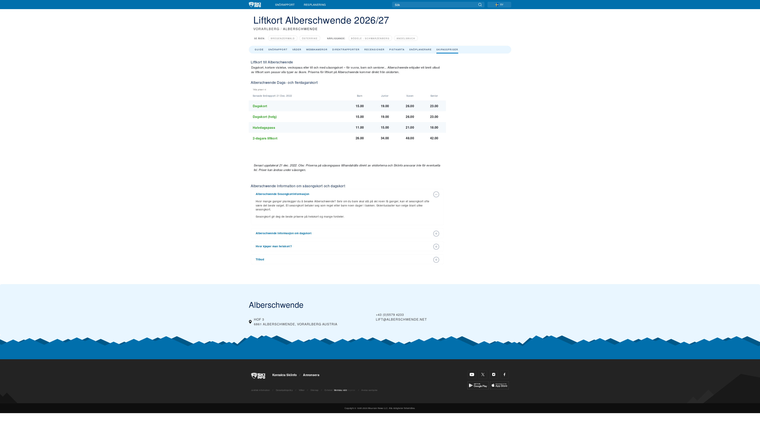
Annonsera (311, 375)
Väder (296, 49)
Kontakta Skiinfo (284, 375)
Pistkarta (397, 49)
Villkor (302, 390)
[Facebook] (504, 374)
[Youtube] (472, 374)
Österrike (310, 38)
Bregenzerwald (283, 38)
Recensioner (374, 49)
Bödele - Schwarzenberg (370, 38)
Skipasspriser (447, 49)
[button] (343, 194)
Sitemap (314, 390)
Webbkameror (317, 49)
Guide (259, 49)
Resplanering (315, 5)
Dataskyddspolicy (284, 390)
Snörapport (285, 5)
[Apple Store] (499, 385)
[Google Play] (478, 385)
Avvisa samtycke (369, 390)
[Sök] (480, 5)
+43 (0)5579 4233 (390, 314)
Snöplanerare (420, 49)
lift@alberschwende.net (401, 319)
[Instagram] (493, 374)
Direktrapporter (346, 49)
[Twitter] (483, 374)
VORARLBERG (266, 29)
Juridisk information (260, 390)
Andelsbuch (406, 38)
